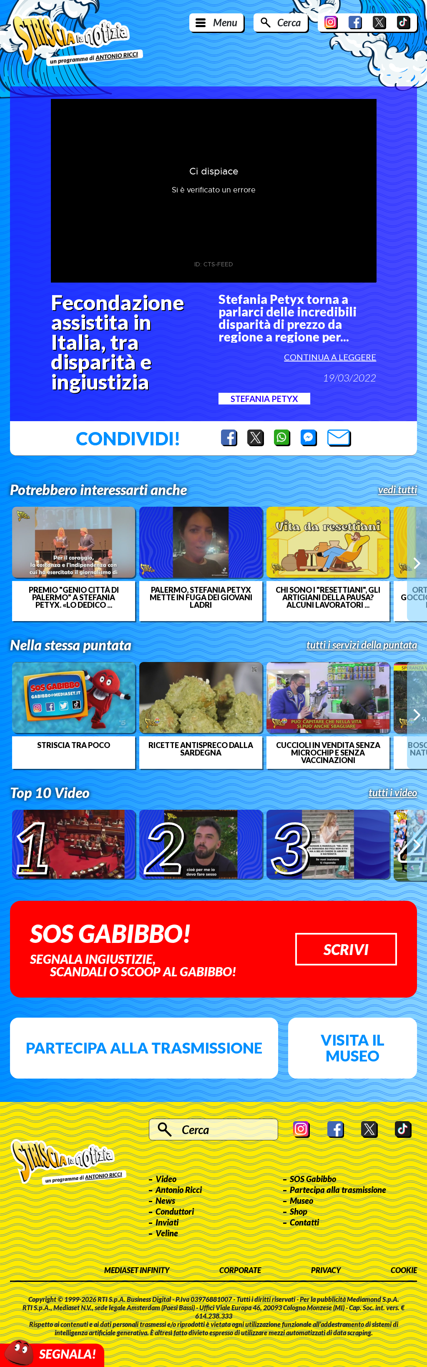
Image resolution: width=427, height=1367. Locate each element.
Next (417, 563)
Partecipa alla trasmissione (144, 1048)
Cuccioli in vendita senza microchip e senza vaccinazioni (328, 752)
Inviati (167, 1222)
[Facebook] (355, 22)
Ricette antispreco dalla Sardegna (200, 748)
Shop (298, 1211)
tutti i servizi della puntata (361, 645)
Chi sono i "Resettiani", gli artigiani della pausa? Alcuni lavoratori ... (328, 597)
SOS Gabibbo (313, 1179)
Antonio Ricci (179, 1190)
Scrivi (346, 949)
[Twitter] (379, 22)
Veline (167, 1233)
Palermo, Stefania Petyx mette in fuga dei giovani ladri (201, 597)
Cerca (289, 22)
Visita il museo (352, 1048)
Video (166, 1179)
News (165, 1200)
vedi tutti (397, 490)
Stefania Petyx (264, 399)
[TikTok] (403, 22)
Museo (301, 1200)
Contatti (304, 1222)
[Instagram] (331, 22)
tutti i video (393, 793)
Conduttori (175, 1211)
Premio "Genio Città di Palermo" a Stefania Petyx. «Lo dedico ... (74, 597)
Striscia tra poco (73, 745)
